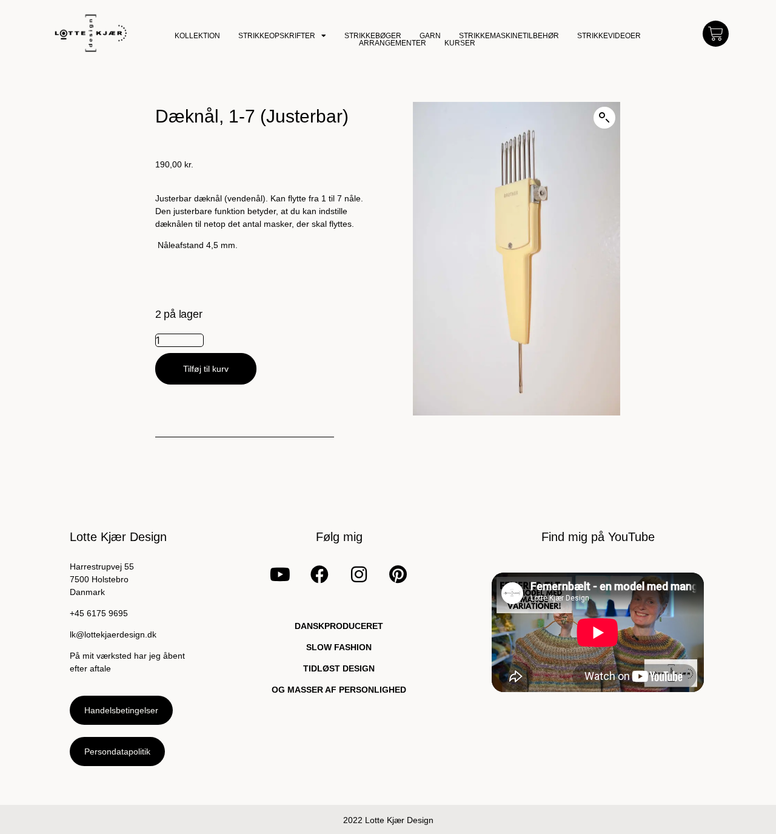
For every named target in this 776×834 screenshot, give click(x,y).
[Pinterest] (398, 574)
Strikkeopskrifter (276, 35)
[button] (604, 118)
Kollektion (197, 35)
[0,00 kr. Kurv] (716, 34)
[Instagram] (359, 574)
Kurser (459, 43)
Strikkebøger (372, 35)
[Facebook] (319, 574)
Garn (430, 35)
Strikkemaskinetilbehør (509, 35)
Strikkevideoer (609, 35)
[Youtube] (280, 574)
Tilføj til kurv (206, 369)
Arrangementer (392, 43)
